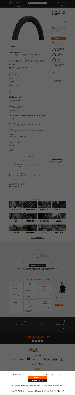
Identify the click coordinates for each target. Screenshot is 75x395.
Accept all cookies (36, 377)
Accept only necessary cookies (37, 380)
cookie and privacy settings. (52, 374)
